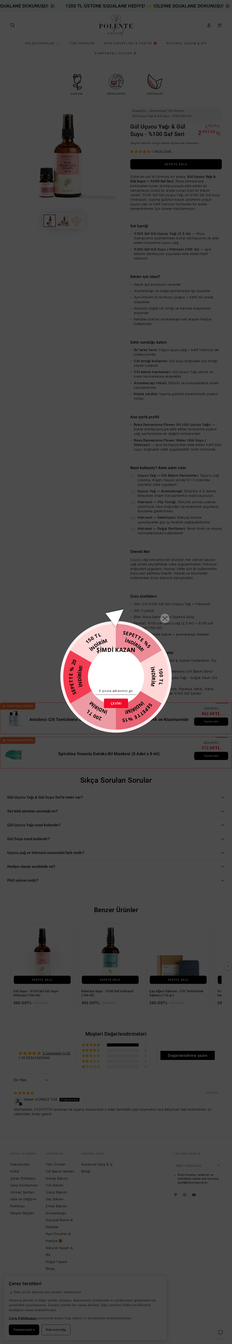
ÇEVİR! (116, 703)
